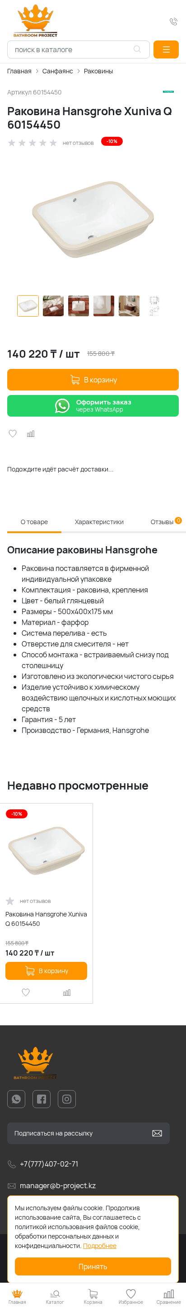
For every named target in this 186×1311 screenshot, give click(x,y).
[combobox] (78, 49)
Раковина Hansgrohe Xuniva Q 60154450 (46, 919)
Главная (19, 71)
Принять (93, 1266)
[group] (93, 219)
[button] (166, 49)
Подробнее (99, 1245)
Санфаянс (57, 71)
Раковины (98, 71)
